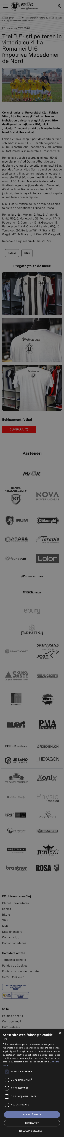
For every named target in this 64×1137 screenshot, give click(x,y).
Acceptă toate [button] (32, 1114)
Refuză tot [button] (32, 1122)
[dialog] (32, 1083)
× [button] (60, 1033)
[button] (32, 1131)
